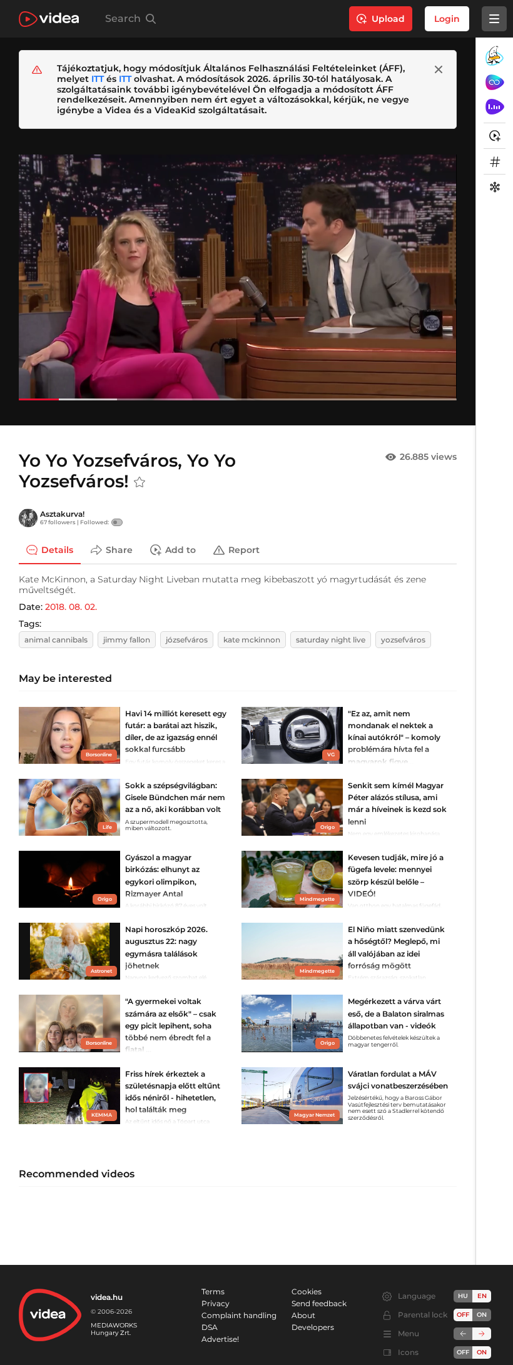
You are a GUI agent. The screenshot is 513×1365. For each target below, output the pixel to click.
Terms (213, 1291)
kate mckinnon (251, 639)
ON (482, 1315)
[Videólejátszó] (238, 277)
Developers (313, 1327)
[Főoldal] (49, 19)
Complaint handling (239, 1315)
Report (244, 550)
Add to (180, 550)
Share (119, 550)
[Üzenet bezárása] (439, 69)
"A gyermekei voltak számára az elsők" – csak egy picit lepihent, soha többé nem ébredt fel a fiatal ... (170, 1025)
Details (57, 550)
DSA (209, 1327)
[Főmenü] (494, 18)
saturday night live (330, 639)
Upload (388, 18)
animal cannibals (56, 639)
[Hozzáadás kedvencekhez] (139, 482)
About (303, 1315)
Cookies (307, 1291)
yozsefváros (403, 639)
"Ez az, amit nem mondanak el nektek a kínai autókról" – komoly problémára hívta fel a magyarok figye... (394, 737)
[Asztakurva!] (28, 518)
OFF (463, 1352)
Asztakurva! (62, 514)
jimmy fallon (126, 639)
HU (463, 1296)
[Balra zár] (463, 1333)
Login (447, 18)
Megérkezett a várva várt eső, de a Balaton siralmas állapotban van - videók (396, 1013)
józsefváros (187, 639)
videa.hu (107, 1297)
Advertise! (220, 1339)
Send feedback (319, 1303)
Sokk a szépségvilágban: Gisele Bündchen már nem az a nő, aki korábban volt (175, 797)
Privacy (215, 1303)
